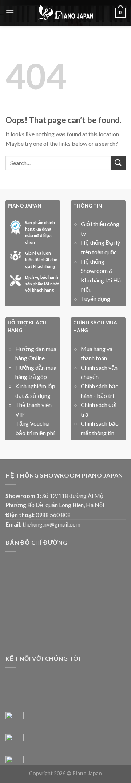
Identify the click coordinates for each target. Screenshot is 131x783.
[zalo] (14, 743)
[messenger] (14, 721)
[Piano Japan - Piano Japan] (65, 12)
